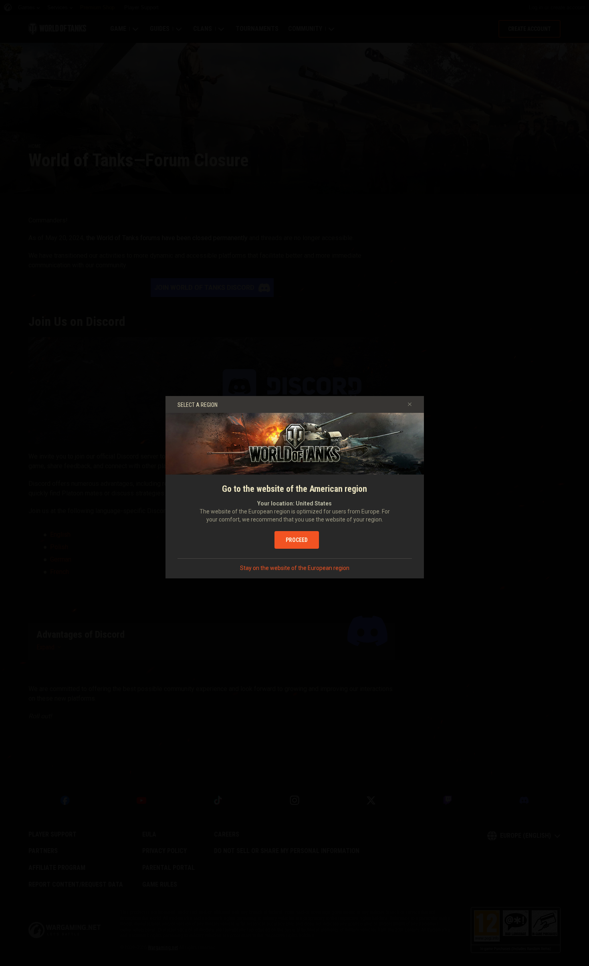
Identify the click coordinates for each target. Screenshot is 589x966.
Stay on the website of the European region (294, 568)
